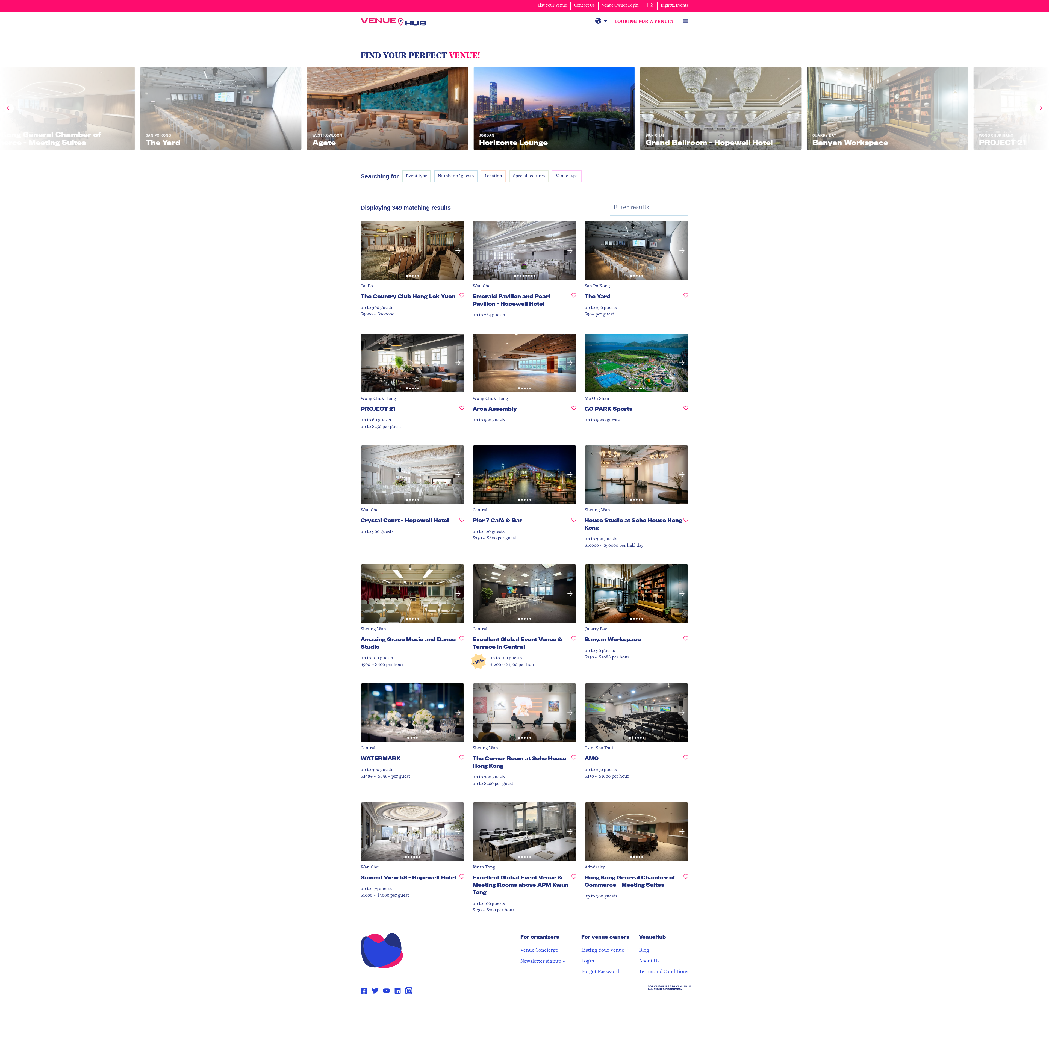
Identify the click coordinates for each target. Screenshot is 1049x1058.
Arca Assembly (495, 409)
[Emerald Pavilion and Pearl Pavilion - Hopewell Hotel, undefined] (573, 302)
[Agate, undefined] (573, 1006)
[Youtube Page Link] (386, 990)
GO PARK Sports (608, 409)
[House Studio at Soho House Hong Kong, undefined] (685, 526)
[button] (367, 250)
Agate (481, 1003)
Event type (416, 176)
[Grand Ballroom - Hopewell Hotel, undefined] (461, 1006)
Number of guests (456, 176)
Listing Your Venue (602, 950)
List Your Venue (552, 6)
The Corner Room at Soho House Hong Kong (519, 762)
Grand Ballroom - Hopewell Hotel (408, 1003)
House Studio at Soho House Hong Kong (633, 524)
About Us (649, 961)
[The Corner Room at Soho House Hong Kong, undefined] (573, 764)
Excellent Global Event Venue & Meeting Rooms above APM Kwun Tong (520, 885)
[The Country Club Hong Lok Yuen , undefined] (461, 299)
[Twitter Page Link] (375, 990)
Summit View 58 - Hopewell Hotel (408, 877)
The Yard (598, 296)
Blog (644, 950)
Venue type (567, 176)
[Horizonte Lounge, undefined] (685, 1006)
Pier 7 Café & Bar (497, 520)
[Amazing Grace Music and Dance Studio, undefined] (461, 645)
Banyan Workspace (613, 639)
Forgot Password (600, 972)
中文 (650, 6)
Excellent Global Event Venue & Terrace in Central (517, 643)
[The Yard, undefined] (685, 299)
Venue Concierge (539, 950)
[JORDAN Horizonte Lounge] (459, 108)
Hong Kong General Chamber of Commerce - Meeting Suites (630, 881)
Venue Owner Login (620, 6)
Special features (529, 176)
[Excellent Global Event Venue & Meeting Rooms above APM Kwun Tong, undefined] (573, 887)
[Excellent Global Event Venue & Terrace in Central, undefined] (573, 645)
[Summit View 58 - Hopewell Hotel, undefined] (461, 880)
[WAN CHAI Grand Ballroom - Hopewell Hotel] (625, 108)
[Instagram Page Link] (408, 990)
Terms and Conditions (663, 972)
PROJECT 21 (378, 409)
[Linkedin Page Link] (397, 990)
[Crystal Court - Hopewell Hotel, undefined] (461, 522)
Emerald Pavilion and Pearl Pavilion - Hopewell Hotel (511, 300)
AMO (592, 758)
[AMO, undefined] (685, 761)
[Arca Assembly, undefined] (573, 411)
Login (587, 961)
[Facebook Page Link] (364, 990)
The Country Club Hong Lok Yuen (408, 296)
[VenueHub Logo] (393, 21)
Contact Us (584, 6)
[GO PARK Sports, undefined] (685, 411)
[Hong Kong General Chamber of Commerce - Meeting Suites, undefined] (685, 883)
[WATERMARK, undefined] (461, 761)
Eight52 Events (674, 6)
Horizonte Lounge (610, 1003)
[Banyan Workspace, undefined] (685, 642)
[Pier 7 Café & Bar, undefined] (573, 522)
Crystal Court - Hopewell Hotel (405, 520)
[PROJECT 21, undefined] (461, 411)
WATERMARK (380, 758)
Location (493, 176)
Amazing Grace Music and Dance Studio (408, 643)
